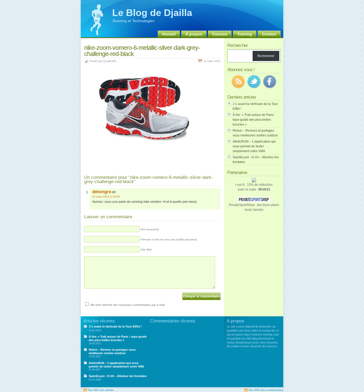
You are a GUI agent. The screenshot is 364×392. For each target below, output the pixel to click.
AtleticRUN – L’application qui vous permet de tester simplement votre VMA (254, 146)
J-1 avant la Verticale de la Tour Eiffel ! (115, 326)
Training (244, 34)
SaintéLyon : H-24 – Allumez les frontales (118, 376)
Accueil (169, 34)
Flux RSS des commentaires (266, 390)
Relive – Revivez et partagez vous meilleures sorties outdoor (112, 351)
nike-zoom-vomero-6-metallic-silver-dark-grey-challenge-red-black (142, 50)
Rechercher (265, 56)
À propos (193, 34)
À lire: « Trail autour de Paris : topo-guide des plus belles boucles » (254, 119)
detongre (101, 191)
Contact (269, 34)
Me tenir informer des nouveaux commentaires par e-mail (127, 304)
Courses (219, 34)
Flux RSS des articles (101, 390)
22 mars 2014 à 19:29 (106, 196)
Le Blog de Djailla (152, 12)
